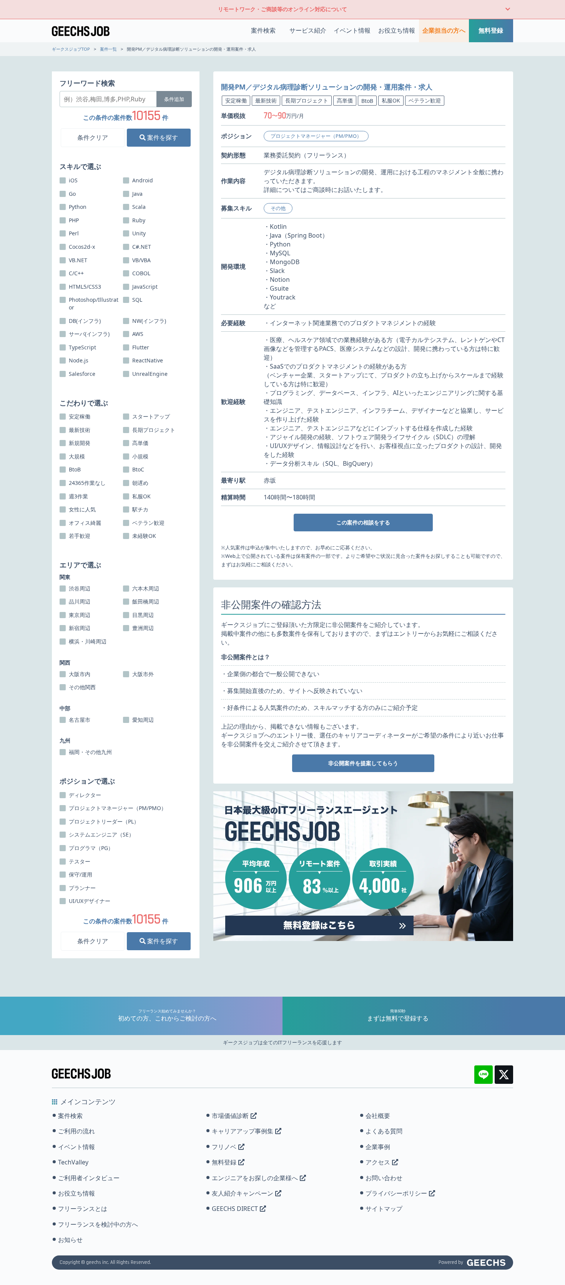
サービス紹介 (307, 30)
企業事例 (378, 1147)
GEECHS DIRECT (235, 1208)
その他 (278, 208)
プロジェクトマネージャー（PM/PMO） (316, 135)
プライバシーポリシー (396, 1193)
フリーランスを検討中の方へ (98, 1224)
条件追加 (174, 99)
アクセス (378, 1162)
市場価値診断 (230, 1115)
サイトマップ (384, 1208)
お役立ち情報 (396, 30)
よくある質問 (384, 1131)
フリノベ (224, 1147)
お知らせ (70, 1239)
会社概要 (378, 1115)
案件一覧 (108, 49)
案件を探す (162, 137)
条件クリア (92, 137)
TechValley (73, 1162)
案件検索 (263, 30)
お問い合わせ (384, 1178)
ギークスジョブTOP (71, 49)
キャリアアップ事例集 (242, 1131)
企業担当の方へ (443, 30)
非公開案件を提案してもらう (363, 763)
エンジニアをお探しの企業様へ (255, 1178)
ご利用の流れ (76, 1131)
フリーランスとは (82, 1208)
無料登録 (491, 30)
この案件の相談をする (363, 522)
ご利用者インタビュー (89, 1178)
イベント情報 (352, 30)
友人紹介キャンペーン (242, 1193)
